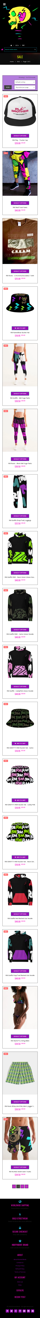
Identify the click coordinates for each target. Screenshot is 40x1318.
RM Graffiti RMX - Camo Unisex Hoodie (20, 634)
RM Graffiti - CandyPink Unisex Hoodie (20, 691)
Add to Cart (21, 328)
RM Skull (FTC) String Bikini (20, 1041)
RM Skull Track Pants (20, 207)
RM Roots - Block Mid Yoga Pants (20, 463)
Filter (7, 87)
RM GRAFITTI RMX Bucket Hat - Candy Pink (20, 805)
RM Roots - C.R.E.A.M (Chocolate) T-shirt (20, 276)
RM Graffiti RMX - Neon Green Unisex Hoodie (20, 577)
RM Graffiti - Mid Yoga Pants (20, 398)
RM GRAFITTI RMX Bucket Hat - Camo (20, 748)
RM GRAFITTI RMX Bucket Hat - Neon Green (20, 862)
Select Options (20, 136)
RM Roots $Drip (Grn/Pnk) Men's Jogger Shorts (21, 1106)
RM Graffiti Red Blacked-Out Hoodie (20, 918)
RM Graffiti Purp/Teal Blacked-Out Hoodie (20, 975)
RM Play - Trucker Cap (20, 140)
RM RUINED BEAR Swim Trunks (20, 1172)
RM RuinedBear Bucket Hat (20, 333)
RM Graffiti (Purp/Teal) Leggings (20, 520)
